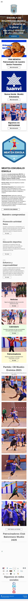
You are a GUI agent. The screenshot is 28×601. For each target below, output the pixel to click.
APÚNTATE (14, 36)
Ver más (7, 233)
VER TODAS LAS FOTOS (14, 529)
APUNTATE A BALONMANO (11, 209)
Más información (14, 67)
